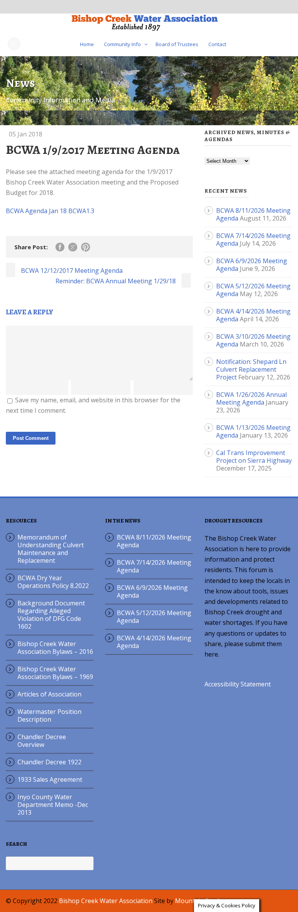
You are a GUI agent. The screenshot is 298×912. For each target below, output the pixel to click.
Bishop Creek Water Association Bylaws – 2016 (55, 648)
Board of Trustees (177, 44)
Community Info (122, 44)
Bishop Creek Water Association (105, 900)
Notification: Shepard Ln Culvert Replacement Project (251, 369)
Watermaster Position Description (49, 715)
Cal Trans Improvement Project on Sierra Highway (254, 456)
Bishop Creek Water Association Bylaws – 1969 (55, 673)
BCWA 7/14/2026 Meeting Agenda (154, 566)
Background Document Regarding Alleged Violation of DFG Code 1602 (51, 615)
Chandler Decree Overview (41, 741)
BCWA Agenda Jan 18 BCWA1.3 (50, 211)
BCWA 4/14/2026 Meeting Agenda (154, 642)
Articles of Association (49, 694)
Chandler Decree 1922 (49, 762)
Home (87, 44)
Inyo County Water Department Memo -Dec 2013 (52, 805)
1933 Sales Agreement (49, 779)
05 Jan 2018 (25, 134)
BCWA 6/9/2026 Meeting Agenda (152, 591)
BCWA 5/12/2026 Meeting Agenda (154, 617)
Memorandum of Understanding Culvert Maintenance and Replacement (50, 549)
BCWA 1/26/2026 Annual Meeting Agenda (251, 398)
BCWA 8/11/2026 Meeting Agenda (154, 541)
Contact (217, 44)
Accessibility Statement (237, 684)
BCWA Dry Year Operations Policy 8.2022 (53, 582)
